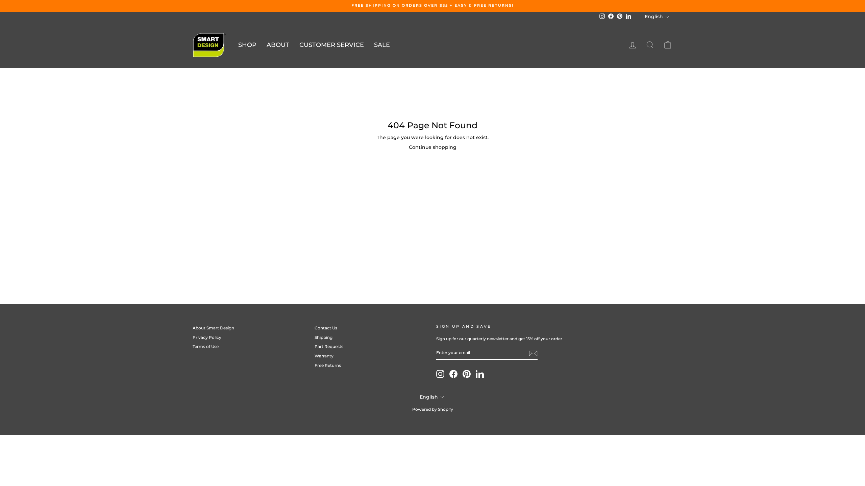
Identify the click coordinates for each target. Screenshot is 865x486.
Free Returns (328, 365)
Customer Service (331, 45)
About (278, 45)
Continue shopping (432, 147)
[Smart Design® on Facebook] (453, 374)
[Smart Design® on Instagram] (440, 374)
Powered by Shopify (432, 409)
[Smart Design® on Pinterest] (467, 374)
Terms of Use (206, 346)
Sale (382, 45)
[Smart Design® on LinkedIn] (480, 374)
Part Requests (329, 346)
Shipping (323, 337)
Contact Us (326, 327)
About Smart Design (213, 327)
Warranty (324, 355)
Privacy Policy (207, 337)
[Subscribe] (533, 353)
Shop (247, 45)
